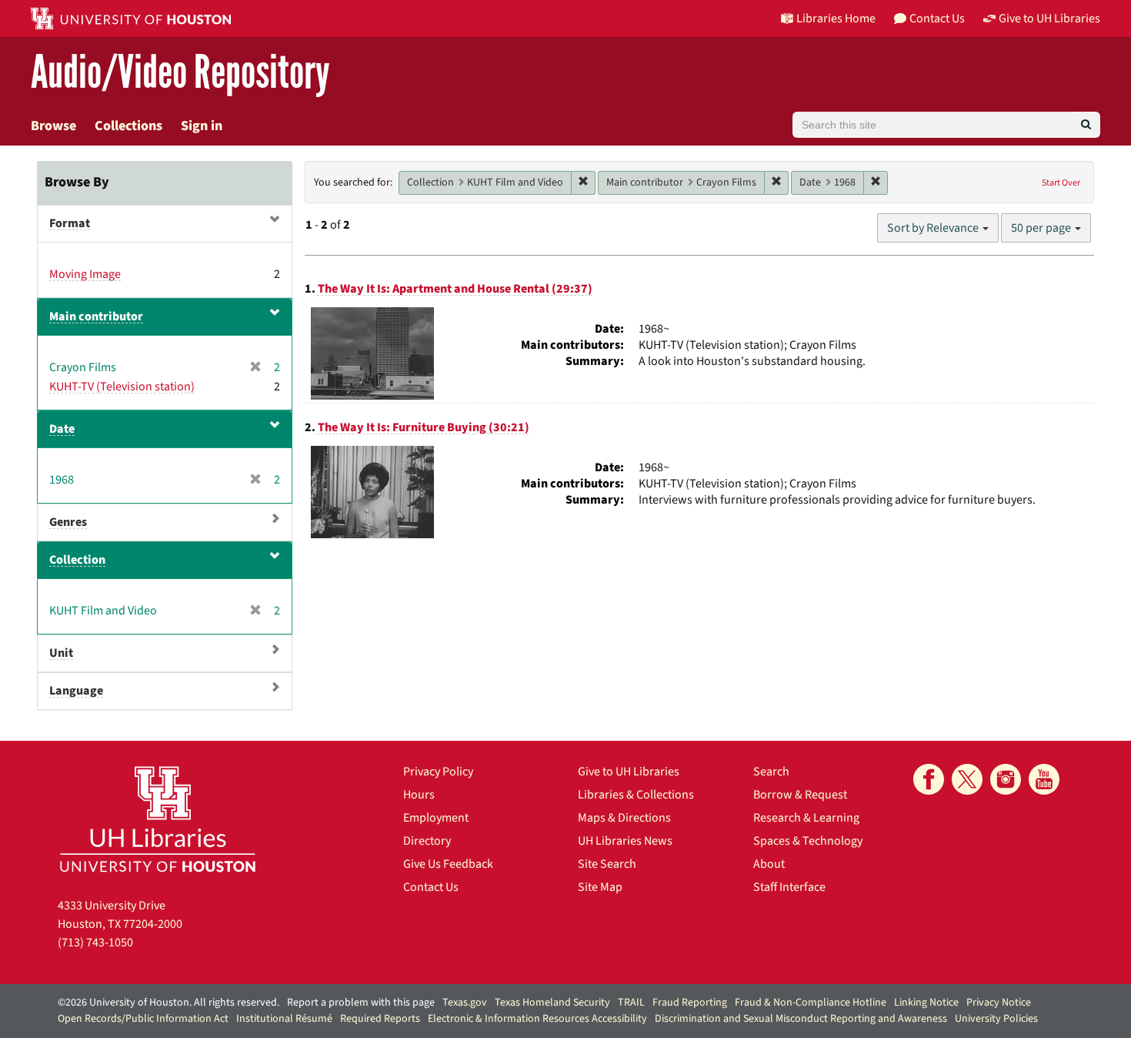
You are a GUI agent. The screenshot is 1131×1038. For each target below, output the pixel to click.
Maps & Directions (624, 817)
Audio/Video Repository (180, 73)
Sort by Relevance (934, 227)
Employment (436, 817)
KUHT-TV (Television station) (122, 386)
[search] (1086, 125)
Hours (419, 794)
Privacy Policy (438, 771)
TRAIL (631, 1002)
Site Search (607, 864)
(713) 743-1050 (95, 942)
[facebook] (928, 779)
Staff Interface (789, 887)
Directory (427, 840)
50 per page (1042, 227)
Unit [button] (61, 653)
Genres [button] (68, 522)
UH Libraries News (625, 840)
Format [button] (69, 223)
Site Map (600, 887)
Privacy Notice (998, 1002)
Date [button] (62, 428)
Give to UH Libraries (628, 771)
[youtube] (1044, 779)
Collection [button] (77, 559)
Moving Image (85, 274)
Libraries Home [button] (836, 18)
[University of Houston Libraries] (158, 819)
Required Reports (380, 1018)
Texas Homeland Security (552, 1002)
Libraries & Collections (636, 794)
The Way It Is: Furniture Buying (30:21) (423, 427)
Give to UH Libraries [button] (1049, 18)
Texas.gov (464, 1002)
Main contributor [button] (96, 316)
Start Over (1061, 182)
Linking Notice (926, 1002)
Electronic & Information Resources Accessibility (537, 1018)
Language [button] (76, 690)
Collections (128, 126)
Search (771, 771)
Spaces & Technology (807, 840)
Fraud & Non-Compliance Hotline (810, 1002)
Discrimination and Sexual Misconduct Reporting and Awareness (801, 1018)
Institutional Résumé (284, 1018)
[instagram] (1005, 779)
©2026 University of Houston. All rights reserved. (168, 1002)
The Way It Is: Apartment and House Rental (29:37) (455, 288)
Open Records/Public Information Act (143, 1018)
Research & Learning (806, 817)
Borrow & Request (800, 794)
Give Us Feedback (448, 864)
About (769, 864)
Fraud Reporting (689, 1002)
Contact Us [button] (937, 18)
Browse (53, 126)
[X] (967, 779)
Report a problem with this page (361, 1002)
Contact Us (431, 887)
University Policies (996, 1018)
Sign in (201, 126)
